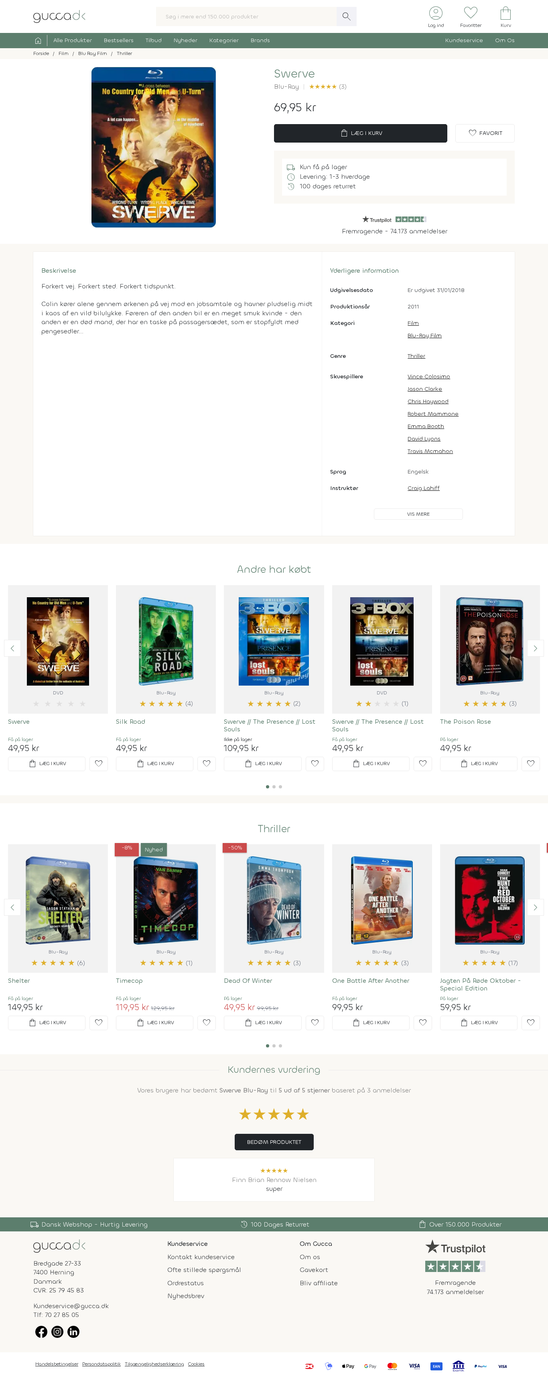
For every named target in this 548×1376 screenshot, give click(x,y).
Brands (260, 40)
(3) (328, 86)
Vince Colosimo (429, 376)
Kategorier (224, 40)
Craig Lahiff (424, 488)
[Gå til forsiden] (59, 1245)
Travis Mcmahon (430, 451)
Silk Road (130, 721)
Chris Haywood (428, 401)
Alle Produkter (72, 40)
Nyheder (185, 40)
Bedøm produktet (274, 1142)
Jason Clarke (425, 389)
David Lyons (424, 439)
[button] (12, 648)
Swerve (19, 721)
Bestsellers (119, 40)
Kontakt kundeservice (201, 1257)
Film (413, 323)
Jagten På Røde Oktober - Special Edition (480, 984)
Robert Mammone (433, 414)
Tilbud (154, 40)
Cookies (196, 1364)
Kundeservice (464, 40)
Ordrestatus (185, 1283)
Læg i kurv (360, 133)
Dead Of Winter (248, 980)
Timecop (129, 980)
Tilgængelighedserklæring (154, 1364)
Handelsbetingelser (56, 1364)
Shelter (19, 980)
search (347, 16)
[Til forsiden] (59, 16)
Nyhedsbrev (185, 1296)
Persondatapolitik (101, 1364)
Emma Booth (426, 426)
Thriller (416, 356)
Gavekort (314, 1270)
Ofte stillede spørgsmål (204, 1270)
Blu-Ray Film (425, 335)
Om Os (505, 40)
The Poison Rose (465, 721)
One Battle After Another (370, 980)
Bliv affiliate (319, 1283)
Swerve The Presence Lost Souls (269, 725)
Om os (310, 1257)
